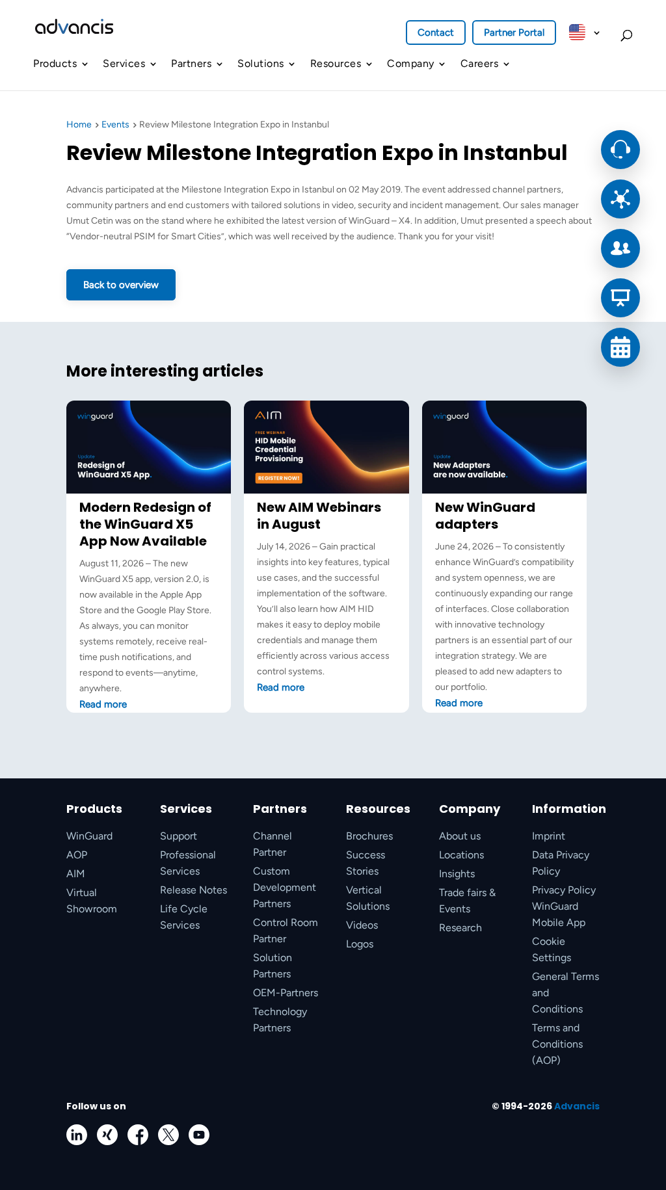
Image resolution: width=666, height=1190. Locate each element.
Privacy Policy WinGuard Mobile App (564, 906)
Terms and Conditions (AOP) (557, 1044)
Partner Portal (514, 32)
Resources (336, 63)
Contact (436, 32)
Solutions (260, 63)
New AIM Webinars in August (319, 515)
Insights (457, 873)
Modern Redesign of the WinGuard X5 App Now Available (145, 524)
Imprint (548, 836)
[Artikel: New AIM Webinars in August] (326, 490)
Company (410, 63)
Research (460, 927)
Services (124, 63)
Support (178, 836)
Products (55, 63)
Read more (103, 704)
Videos (362, 925)
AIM (75, 873)
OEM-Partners (285, 992)
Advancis (577, 1106)
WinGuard (89, 836)
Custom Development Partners (284, 887)
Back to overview (121, 285)
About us (460, 836)
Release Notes (193, 890)
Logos (359, 944)
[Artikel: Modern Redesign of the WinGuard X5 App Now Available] (148, 490)
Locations (461, 855)
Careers (479, 63)
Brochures (369, 836)
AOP (76, 855)
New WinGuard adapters (485, 515)
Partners (191, 63)
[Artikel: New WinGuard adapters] (504, 490)
